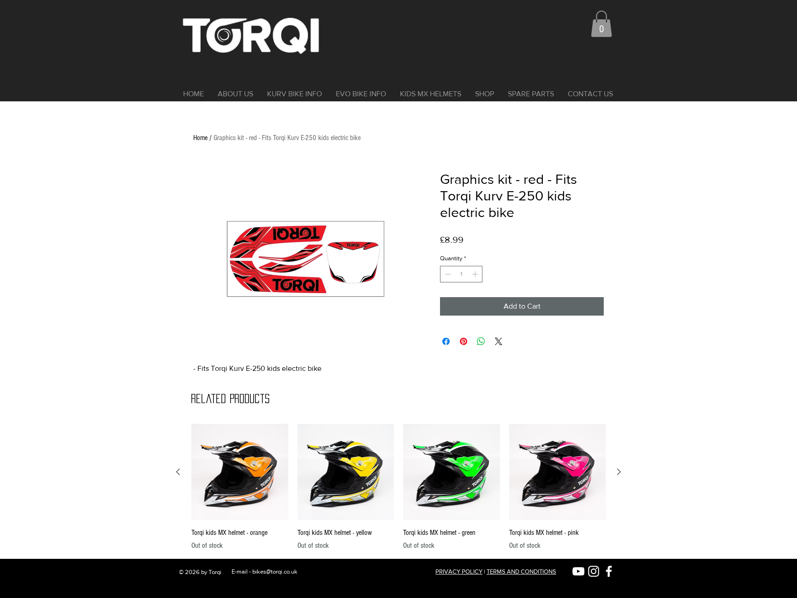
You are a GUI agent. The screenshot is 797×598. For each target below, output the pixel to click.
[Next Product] (619, 471)
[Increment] (476, 274)
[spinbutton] (461, 274)
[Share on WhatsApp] (481, 341)
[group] (398, 487)
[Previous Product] (178, 471)
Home (200, 138)
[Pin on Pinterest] (463, 341)
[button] (601, 24)
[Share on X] (498, 341)
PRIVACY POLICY (458, 571)
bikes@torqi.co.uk (274, 571)
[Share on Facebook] (446, 341)
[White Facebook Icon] (608, 571)
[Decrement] (446, 274)
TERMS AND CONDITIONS (521, 571)
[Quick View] (239, 472)
